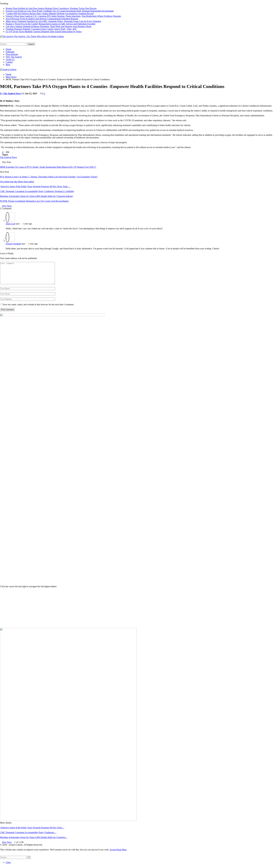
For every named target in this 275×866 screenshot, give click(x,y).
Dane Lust (10, 223)
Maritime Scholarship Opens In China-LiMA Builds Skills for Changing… (33, 837)
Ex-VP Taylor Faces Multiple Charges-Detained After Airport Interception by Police (44, 31)
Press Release (12, 54)
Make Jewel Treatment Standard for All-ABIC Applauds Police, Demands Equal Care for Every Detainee (53, 21)
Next (9, 206)
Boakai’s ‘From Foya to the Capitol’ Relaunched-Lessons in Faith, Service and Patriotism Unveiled (50, 24)
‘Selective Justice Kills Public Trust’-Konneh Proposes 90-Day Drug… (32, 827)
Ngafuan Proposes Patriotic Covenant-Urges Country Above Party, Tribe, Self (41, 29)
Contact (9, 62)
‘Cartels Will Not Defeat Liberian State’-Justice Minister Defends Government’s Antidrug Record (50, 13)
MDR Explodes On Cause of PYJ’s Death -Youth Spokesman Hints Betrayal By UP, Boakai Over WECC (48, 167)
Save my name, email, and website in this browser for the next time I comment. (38, 304)
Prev (4, 206)
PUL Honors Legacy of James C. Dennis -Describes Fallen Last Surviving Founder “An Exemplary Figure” (49, 177)
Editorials (10, 51)
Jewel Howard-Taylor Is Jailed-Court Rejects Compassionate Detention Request (42, 18)
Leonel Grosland (13, 243)
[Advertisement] (137, 608)
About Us (10, 59)
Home (8, 49)
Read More (121, 849)
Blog (8, 64)
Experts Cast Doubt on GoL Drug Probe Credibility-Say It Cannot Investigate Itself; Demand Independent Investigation (60, 11)
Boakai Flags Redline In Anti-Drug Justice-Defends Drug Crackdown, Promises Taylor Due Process (51, 8)
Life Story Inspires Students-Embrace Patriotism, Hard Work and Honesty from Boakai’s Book (48, 26)
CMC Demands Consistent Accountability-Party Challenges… (28, 832)
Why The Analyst (14, 57)
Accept (112, 849)
